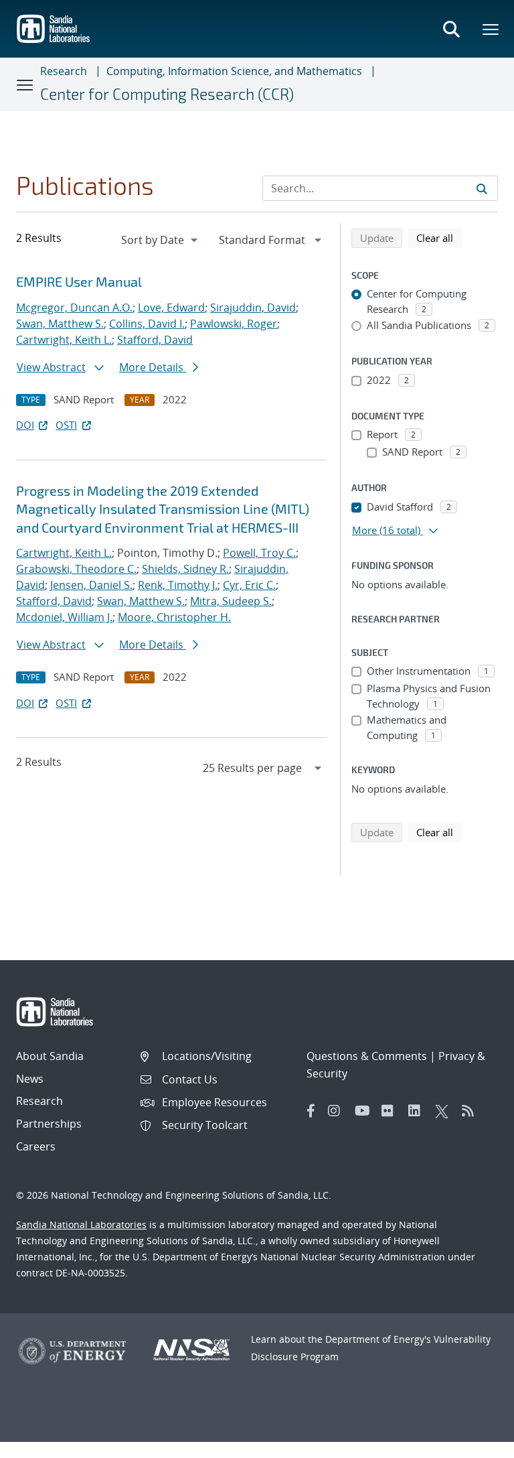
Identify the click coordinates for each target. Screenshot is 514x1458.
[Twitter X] (445, 1111)
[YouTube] (365, 1111)
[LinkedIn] (418, 1111)
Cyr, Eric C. (249, 585)
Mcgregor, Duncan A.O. (74, 307)
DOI (25, 425)
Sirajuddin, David (253, 307)
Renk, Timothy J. (178, 585)
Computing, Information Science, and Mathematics (234, 71)
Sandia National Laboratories (81, 1224)
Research (63, 71)
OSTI (66, 425)
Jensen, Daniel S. (91, 585)
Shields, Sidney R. (185, 568)
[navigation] (160, 239)
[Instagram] (338, 1111)
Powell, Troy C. (259, 552)
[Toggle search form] (451, 29)
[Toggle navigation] (25, 84)
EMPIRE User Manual (79, 281)
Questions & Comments (367, 1056)
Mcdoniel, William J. (64, 617)
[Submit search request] (482, 188)
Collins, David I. (147, 323)
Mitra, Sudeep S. (231, 601)
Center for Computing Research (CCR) (167, 93)
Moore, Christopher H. (174, 617)
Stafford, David (155, 339)
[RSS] (472, 1111)
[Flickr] (391, 1111)
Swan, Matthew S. (60, 323)
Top (474, 1442)
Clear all (439, 237)
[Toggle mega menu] (491, 29)
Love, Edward (171, 307)
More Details (152, 367)
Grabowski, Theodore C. (76, 568)
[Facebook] (311, 1111)
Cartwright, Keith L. (64, 339)
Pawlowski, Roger (233, 323)
